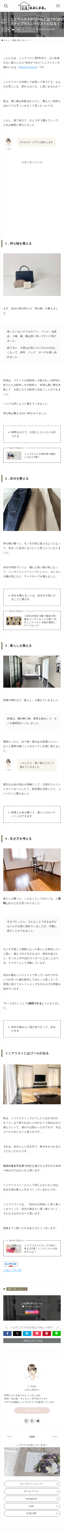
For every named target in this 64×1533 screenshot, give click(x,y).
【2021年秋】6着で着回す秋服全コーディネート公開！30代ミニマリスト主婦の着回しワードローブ (40, 621)
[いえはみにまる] (32, 6)
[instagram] (26, 1421)
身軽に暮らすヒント (25, 30)
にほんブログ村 (12, 1270)
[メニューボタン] (58, 6)
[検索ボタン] (6, 6)
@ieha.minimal (27, 67)
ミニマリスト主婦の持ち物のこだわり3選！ (40, 455)
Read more (32, 1410)
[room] (32, 1421)
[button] (7, 1333)
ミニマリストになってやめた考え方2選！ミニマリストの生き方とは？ (40, 1248)
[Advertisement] (32, 196)
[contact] (38, 1421)
